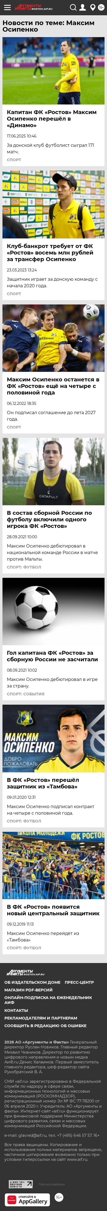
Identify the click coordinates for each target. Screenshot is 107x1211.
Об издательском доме (32, 982)
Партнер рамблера (52, 1184)
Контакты (16, 1010)
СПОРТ (14, 160)
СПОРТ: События (25, 694)
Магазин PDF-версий (28, 990)
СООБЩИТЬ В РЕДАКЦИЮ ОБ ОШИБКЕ (45, 1025)
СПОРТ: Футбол (24, 567)
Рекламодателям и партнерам (40, 1018)
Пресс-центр (79, 982)
